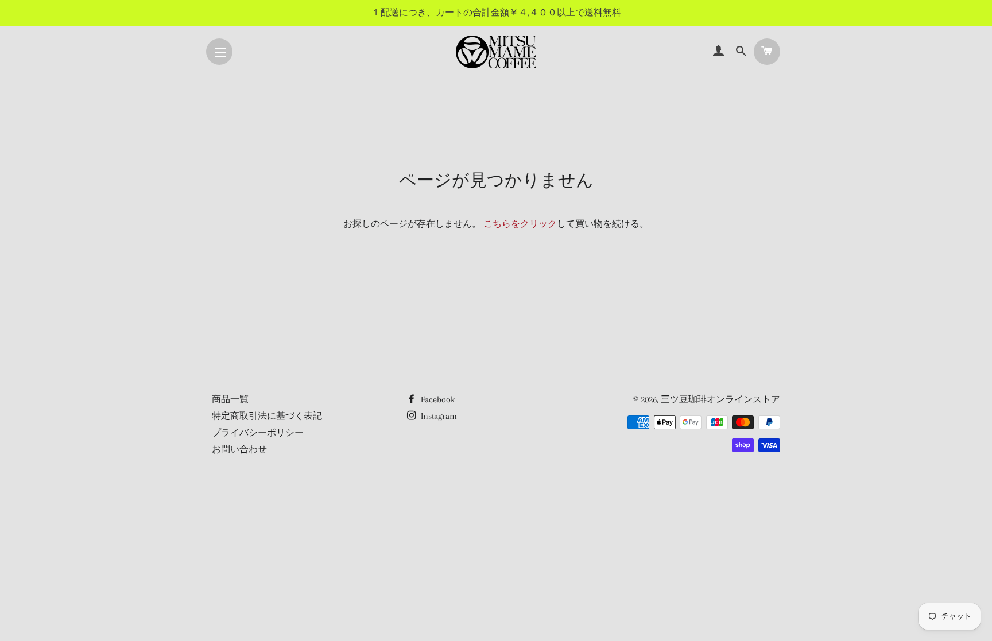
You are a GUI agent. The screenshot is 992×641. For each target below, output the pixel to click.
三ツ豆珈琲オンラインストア (720, 399)
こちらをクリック (520, 224)
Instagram (437, 416)
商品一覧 (230, 399)
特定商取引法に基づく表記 (267, 416)
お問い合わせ (239, 449)
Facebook (436, 399)
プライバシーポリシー (258, 433)
